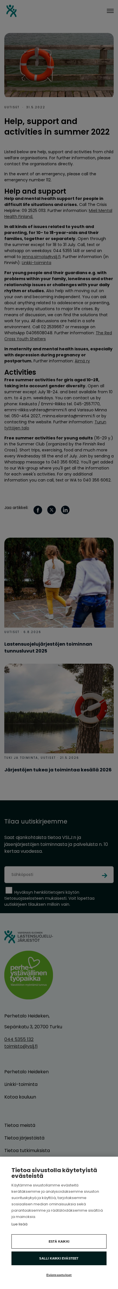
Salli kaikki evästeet (58, 1258)
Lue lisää (19, 1224)
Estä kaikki (59, 1241)
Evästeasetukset (59, 1275)
